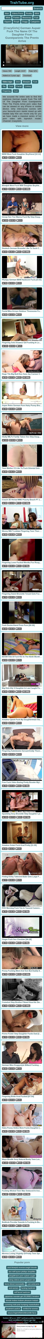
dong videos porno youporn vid (22, 1280)
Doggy (25, 22)
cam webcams (33, 1284)
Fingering (7, 91)
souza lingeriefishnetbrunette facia (22, 1313)
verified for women (30, 1309)
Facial (19, 86)
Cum (16, 91)
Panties (16, 18)
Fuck (36, 18)
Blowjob (26, 82)
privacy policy (28, 1318)
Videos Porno (17, 13)
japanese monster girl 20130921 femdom (22, 1296)
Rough (16, 22)
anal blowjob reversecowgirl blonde (22, 1268)
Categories (35, 22)
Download (27, 76)
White (8, 18)
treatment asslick (13, 1309)
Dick (18, 82)
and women (14, 1288)
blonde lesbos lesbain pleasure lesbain (22, 1300)
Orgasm (7, 22)
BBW (37, 13)
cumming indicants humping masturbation (22, 1305)
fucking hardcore (28, 1288)
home (5, 1318)
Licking (28, 86)
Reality (29, 13)
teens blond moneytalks (15, 1284)
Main (7, 13)
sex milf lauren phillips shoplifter (22, 1272)
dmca (25, 1320)
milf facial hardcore (22, 1292)
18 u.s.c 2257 (15, 1318)
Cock (11, 86)
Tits (4, 86)
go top (32, 1320)
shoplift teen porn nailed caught (22, 1276)
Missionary (26, 18)
